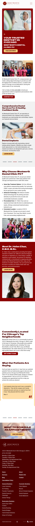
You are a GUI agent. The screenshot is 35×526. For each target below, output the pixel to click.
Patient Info (22, 475)
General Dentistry (7, 484)
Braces (21, 489)
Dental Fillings (6, 498)
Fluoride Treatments (8, 491)
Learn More (8, 154)
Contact (21, 477)
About (21, 472)
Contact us (8, 97)
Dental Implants (23, 493)
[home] (10, 3)
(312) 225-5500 (11, 50)
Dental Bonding (6, 508)
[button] (31, 3)
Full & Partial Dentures (8, 513)
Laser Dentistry (6, 486)
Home (4, 472)
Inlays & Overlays (7, 515)
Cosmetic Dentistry (24, 484)
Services (4, 475)
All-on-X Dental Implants (26, 491)
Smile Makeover (23, 496)
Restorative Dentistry (8, 501)
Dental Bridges (6, 510)
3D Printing (5, 489)
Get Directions (10, 353)
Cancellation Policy (7, 480)
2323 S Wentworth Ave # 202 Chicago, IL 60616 (15, 451)
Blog (3, 477)
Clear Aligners (23, 486)
